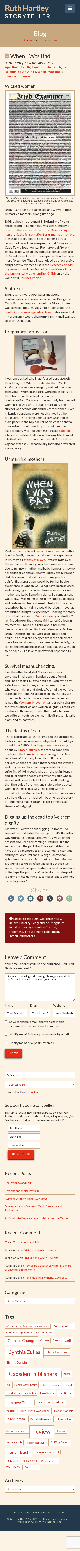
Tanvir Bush (18, 1452)
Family (25, 67)
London (39, 1402)
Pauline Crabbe (30, 278)
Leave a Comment (18, 76)
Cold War (44, 1340)
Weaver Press (49, 1461)
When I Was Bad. (35, 559)
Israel (68, 1385)
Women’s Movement (33, 702)
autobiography (42, 1326)
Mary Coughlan (28, 749)
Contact (62, 1512)
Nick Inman (16, 1419)
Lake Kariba (47, 1393)
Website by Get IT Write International (39, 1521)
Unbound (12, 1461)
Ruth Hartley (27, 11)
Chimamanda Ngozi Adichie (19, 1332)
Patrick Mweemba (41, 1419)
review (41, 1431)
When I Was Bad (49, 71)
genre (66, 1373)
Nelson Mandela (63, 1410)
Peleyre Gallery (63, 1419)
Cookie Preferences (55, 1519)
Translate (33, 1092)
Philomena (16, 931)
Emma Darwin (17, 1362)
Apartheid (12, 67)
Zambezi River (32, 1467)
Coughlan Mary (50, 918)
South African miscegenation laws (28, 312)
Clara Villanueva (44, 1332)
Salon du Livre (36, 1442)
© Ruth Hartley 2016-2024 (22, 1519)
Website (59, 1005)
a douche (65, 430)
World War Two (13, 1467)
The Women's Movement (41, 931)
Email (34, 1005)
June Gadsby (29, 1393)
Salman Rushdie (14, 1442)
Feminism (38, 67)
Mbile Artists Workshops (35, 1410)
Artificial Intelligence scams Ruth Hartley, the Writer (36, 1218)
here (23, 243)
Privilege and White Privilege (22, 1190)
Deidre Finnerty (46, 616)
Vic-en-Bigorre (29, 1460)
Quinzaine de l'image (16, 1431)
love (48, 1402)
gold (8, 1384)
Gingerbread (40, 923)
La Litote (65, 1393)
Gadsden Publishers (33, 1374)
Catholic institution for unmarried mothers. (45, 234)
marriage (27, 927)
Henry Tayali (50, 1385)
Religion (11, 71)
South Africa (27, 71)
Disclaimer (32, 1512)
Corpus (56, 1340)
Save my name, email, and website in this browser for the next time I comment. (36, 1024)
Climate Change (21, 1340)
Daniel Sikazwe (57, 1352)
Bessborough (29, 918)
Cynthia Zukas (24, 1352)
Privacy (48, 1512)
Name (10, 1005)
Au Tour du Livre (63, 1326)
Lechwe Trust (19, 1402)
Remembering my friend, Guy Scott (26, 1198)
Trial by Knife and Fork (18, 1182)
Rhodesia (61, 1431)
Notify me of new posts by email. (32, 1043)
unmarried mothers (22, 936)
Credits (17, 1512)
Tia (7, 1242)
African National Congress (19, 1326)
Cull (67, 1340)
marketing (59, 1402)
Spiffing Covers (60, 1442)
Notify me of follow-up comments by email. (39, 1034)
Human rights (56, 67)
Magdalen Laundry (49, 745)
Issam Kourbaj (13, 1393)
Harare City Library (25, 1384)
